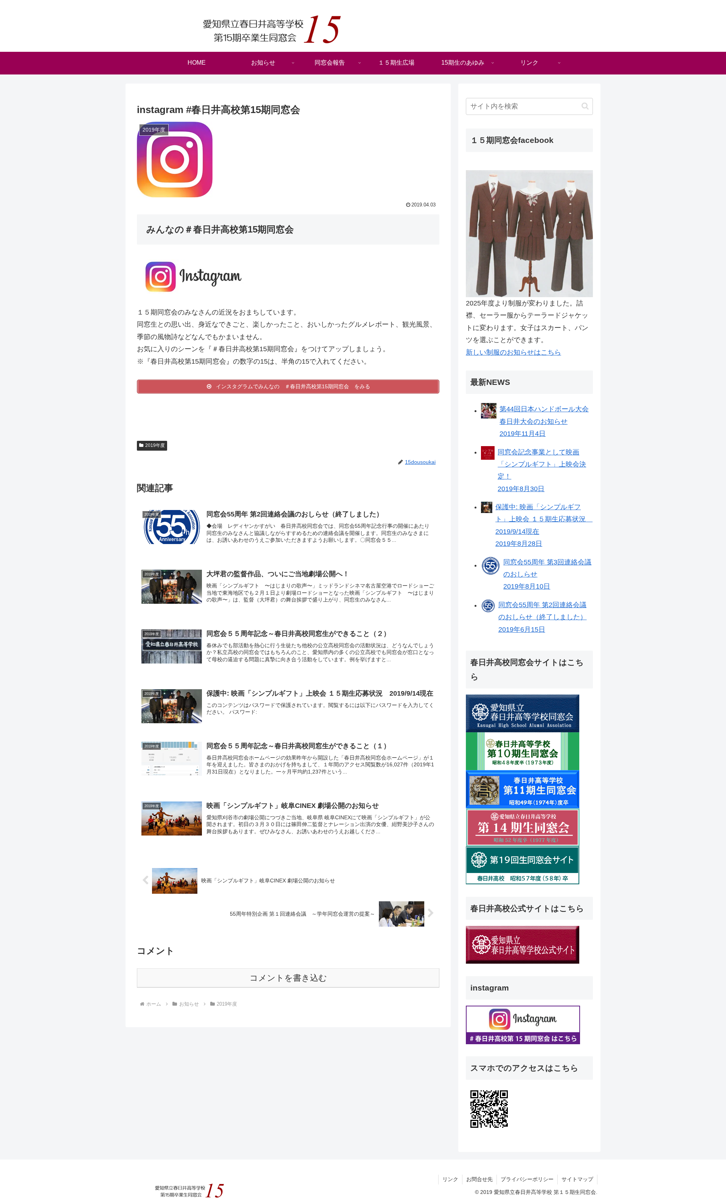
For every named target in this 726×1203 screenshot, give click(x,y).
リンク (450, 1179)
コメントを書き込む (288, 978)
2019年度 (155, 445)
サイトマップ (577, 1179)
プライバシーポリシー (527, 1179)
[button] (585, 106)
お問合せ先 (479, 1179)
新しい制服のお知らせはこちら (513, 352)
